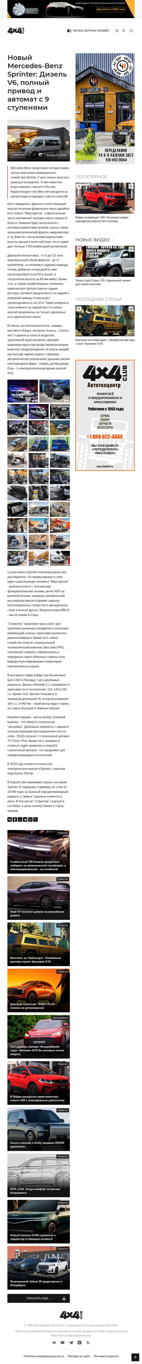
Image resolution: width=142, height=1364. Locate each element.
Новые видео (95, 239)
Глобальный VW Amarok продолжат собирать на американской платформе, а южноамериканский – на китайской (104, 343)
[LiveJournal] (35, 819)
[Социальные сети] (116, 30)
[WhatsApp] (30, 819)
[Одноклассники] (15, 819)
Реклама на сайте (79, 1356)
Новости (19, 155)
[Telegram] (25, 819)
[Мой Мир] (20, 819)
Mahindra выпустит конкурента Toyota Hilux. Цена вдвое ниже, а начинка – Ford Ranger (103, 219)
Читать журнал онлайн (88, 31)
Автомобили (60, 1017)
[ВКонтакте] (9, 819)
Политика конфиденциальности (44, 1356)
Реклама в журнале (106, 1356)
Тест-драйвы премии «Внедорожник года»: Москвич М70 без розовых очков (102, 282)
